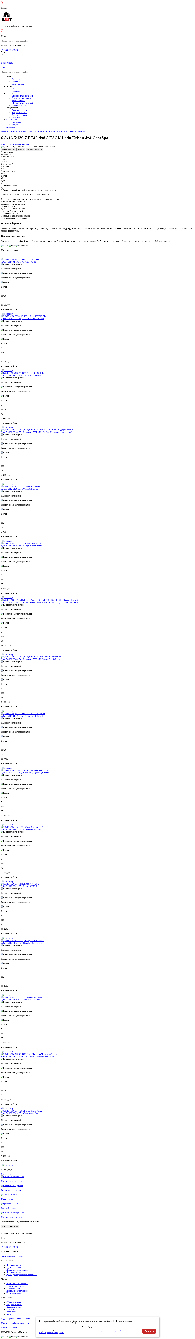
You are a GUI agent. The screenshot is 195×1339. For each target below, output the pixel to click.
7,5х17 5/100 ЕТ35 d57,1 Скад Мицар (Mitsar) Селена (25, 773)
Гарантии (16, 117)
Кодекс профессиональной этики (16, 1319)
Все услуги (6, 1174)
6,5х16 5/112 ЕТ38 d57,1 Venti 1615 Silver (19, 489)
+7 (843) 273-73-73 (9, 50)
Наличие (21, 149)
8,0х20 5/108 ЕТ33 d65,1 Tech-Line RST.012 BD (22, 318)
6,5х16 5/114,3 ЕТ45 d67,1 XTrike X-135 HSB (21, 375)
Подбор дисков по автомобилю (15, 144)
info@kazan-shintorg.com (12, 1256)
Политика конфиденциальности (15, 1323)
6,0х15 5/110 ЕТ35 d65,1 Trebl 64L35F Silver (20, 1000)
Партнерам (17, 122)
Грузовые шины (13, 1267)
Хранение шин (18, 100)
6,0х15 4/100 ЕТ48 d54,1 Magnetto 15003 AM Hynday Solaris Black (30, 659)
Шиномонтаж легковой (22, 96)
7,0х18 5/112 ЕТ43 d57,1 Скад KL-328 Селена (21, 943)
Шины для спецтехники (17, 1270)
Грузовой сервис (19, 105)
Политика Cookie (9, 1328)
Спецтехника (18, 84)
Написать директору (10, 1226)
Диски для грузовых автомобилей (21, 1274)
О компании (12, 120)
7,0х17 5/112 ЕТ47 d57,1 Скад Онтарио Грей (21, 829)
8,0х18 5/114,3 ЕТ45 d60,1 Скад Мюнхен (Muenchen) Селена (28, 1056)
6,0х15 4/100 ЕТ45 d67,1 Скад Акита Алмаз (20, 1113)
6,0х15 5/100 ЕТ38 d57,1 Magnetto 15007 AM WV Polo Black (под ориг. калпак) (36, 432)
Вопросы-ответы (19, 112)
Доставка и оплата (34, 149)
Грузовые (16, 81)
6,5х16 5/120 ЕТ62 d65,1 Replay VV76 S (19, 886)
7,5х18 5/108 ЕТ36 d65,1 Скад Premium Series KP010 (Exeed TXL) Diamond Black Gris (39, 602)
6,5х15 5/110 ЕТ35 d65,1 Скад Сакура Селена (21, 546)
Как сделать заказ (19, 115)
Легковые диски (13, 1272)
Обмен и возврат (19, 110)
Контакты (10, 127)
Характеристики (8, 149)
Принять (149, 1331)
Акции (15, 124)
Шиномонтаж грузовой (22, 103)
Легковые (16, 79)
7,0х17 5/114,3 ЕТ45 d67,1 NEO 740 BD (19, 262)
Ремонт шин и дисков (21, 98)
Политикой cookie (101, 1323)
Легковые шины (13, 1265)
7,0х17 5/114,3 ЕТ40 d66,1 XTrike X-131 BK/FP (22, 716)
